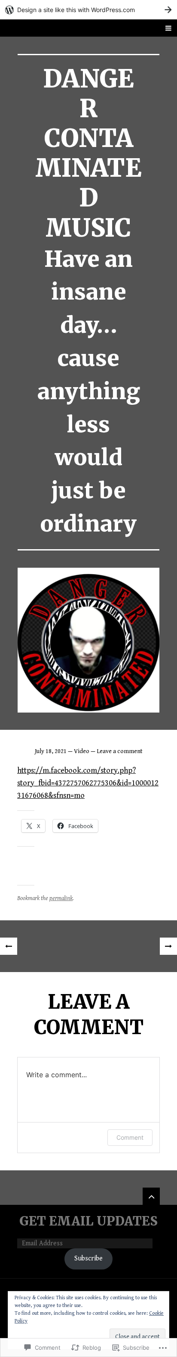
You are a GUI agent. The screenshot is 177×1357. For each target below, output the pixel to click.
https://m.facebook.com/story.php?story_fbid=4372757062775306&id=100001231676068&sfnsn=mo (88, 783)
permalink (61, 898)
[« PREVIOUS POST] (8, 946)
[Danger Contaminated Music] (88, 640)
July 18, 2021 (51, 751)
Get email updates (88, 1221)
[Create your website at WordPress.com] (88, 9)
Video (81, 751)
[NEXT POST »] (168, 946)
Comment (129, 1137)
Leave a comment (120, 751)
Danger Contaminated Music (88, 153)
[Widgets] (151, 1196)
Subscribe (88, 1258)
